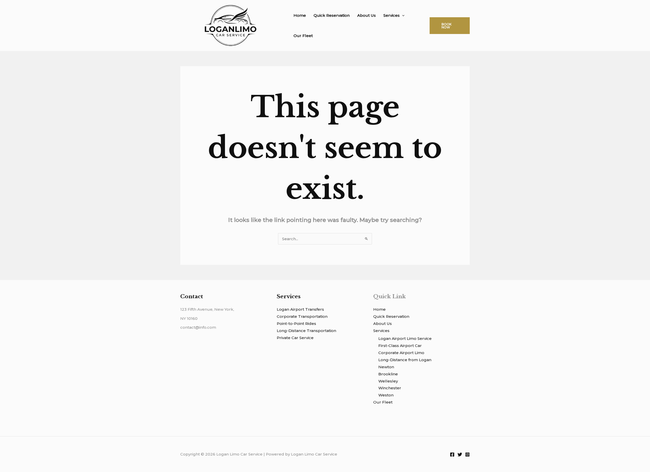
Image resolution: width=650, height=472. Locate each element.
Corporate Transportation (302, 316)
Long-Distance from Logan (404, 359)
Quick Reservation (332, 15)
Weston (386, 395)
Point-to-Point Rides (296, 323)
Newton (386, 366)
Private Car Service (295, 337)
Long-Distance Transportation (306, 330)
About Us (366, 15)
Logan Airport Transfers (300, 309)
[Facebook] (452, 454)
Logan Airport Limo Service (405, 338)
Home (300, 15)
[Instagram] (467, 454)
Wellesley (388, 381)
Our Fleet (303, 35)
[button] (402, 15)
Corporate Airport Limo (401, 352)
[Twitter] (460, 454)
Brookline (388, 374)
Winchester (389, 388)
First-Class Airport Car (400, 345)
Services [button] (391, 15)
